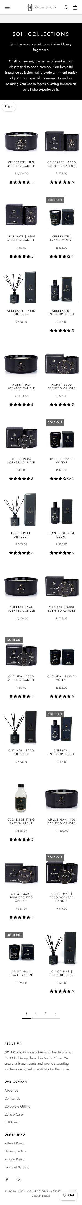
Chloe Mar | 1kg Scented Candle (62, 821)
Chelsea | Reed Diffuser (21, 752)
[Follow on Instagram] (18, 1179)
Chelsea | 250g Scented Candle (21, 678)
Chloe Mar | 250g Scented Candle (62, 897)
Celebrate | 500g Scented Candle (61, 164)
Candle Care (14, 1114)
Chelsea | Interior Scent (61, 752)
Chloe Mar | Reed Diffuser (62, 973)
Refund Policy (14, 1143)
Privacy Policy (14, 1159)
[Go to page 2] (55, 1013)
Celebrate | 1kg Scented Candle (21, 164)
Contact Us (12, 1098)
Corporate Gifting (18, 1106)
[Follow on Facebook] (7, 1179)
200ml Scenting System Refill (21, 821)
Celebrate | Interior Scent (61, 312)
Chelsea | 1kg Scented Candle (21, 609)
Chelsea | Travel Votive (61, 678)
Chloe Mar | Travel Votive (21, 973)
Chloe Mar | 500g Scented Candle (21, 897)
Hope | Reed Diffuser (21, 535)
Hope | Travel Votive (62, 460)
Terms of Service (17, 1167)
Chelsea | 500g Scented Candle (62, 609)
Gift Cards (12, 1122)
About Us (11, 1090)
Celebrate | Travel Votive (62, 238)
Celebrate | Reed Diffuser (21, 312)
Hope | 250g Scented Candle (21, 460)
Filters (9, 106)
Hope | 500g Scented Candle (62, 386)
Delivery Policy (15, 1151)
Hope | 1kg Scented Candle (21, 386)
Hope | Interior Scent (62, 535)
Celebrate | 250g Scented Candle (21, 238)
